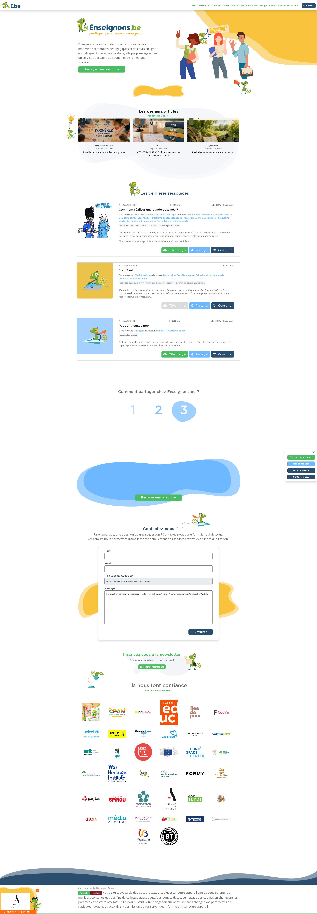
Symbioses (213, 146)
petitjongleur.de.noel (128, 335)
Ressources (204, 6)
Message (110, 588)
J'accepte (84, 893)
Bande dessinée (126, 225)
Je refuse (96, 893)
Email (108, 563)
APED (158, 146)
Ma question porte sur (118, 576)
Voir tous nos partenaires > (158, 691)
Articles (216, 6)
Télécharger (177, 250)
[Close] (313, 452)
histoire (153, 225)
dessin (144, 225)
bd (137, 225)
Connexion (308, 6)
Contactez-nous (301, 477)
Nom (107, 551)
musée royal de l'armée (169, 225)
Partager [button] (202, 250)
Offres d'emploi (230, 6)
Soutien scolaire (249, 6)
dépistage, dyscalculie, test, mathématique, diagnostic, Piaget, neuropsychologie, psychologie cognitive (162, 283)
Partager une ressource (101, 69)
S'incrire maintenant (153, 666)
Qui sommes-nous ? (288, 6)
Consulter (225, 250)
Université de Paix (104, 146)
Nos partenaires (268, 6)
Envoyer (200, 631)
